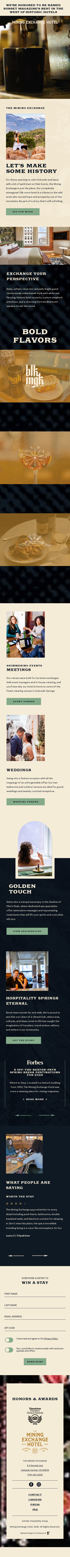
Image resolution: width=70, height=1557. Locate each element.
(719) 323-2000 (35, 1474)
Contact (35, 1495)
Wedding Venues (25, 802)
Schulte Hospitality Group (35, 1521)
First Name (10, 1294)
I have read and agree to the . (37, 1339)
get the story (24, 1040)
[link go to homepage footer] (35, 1442)
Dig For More (23, 212)
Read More (35, 422)
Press (35, 1505)
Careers (35, 1500)
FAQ (35, 1510)
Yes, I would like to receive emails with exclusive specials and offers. (39, 1349)
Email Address (13, 1316)
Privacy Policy (51, 1338)
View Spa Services (27, 931)
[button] (23, 1115)
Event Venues (24, 701)
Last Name (10, 1305)
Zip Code (9, 1328)
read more (35, 585)
